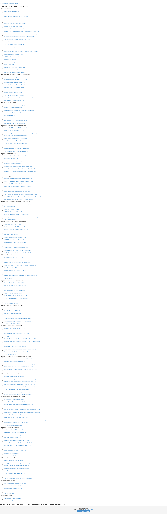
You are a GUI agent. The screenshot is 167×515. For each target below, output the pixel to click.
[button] (4, 3)
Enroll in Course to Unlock (83, 511)
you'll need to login (89, 509)
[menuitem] (0, 2)
